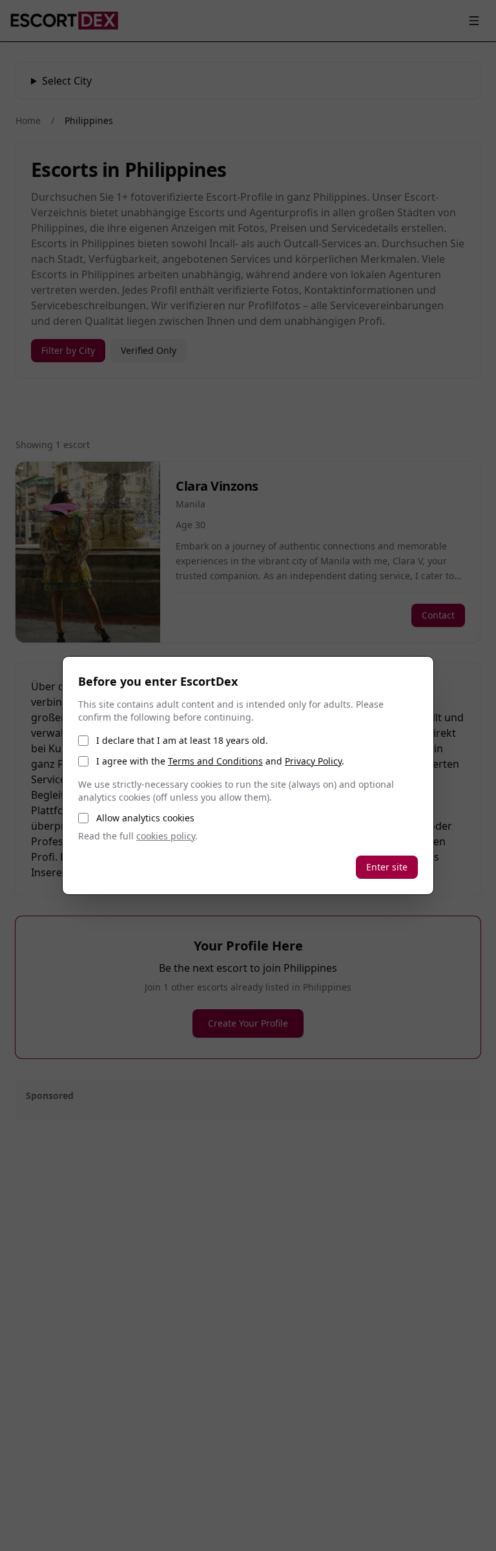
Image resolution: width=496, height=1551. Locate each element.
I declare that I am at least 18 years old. (182, 740)
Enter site (387, 867)
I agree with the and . (220, 761)
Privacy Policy (313, 761)
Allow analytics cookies (145, 818)
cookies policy (165, 836)
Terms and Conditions (215, 761)
